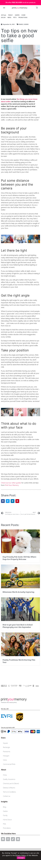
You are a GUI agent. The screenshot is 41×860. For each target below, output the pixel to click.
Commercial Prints (9, 764)
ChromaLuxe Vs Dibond (11, 783)
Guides (5, 811)
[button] (4, 7)
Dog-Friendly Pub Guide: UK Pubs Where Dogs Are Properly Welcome (19, 557)
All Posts (3, 15)
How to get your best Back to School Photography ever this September (18, 625)
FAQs (5, 775)
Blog (4, 807)
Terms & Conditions (9, 792)
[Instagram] (8, 839)
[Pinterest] (18, 839)
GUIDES (17, 15)
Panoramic (6, 752)
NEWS (9, 17)
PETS (14, 17)
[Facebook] (3, 839)
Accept (21, 858)
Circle (5, 760)
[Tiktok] (13, 839)
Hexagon (6, 756)
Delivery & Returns (9, 788)
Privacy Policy (20, 855)
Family (5, 815)
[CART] (37, 8)
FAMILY (10, 15)
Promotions (7, 828)
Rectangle (6, 747)
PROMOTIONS (22, 17)
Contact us (6, 796)
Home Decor (7, 820)
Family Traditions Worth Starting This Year (19, 660)
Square (5, 743)
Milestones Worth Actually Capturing (18, 592)
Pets (4, 824)
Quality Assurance (9, 779)
